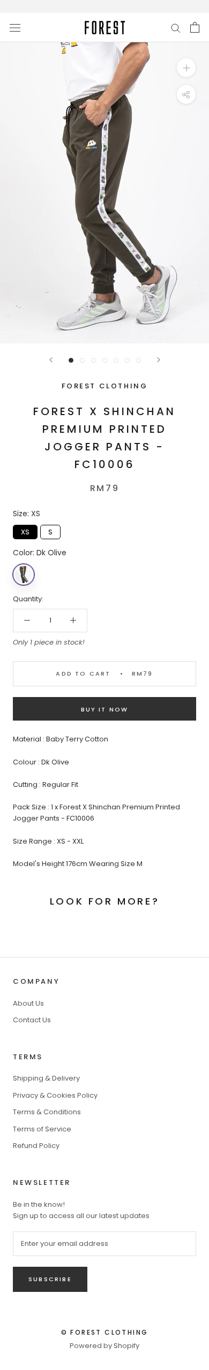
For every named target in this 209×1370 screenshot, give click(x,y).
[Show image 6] (127, 360)
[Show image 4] (104, 360)
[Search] (176, 27)
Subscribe (50, 1279)
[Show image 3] (93, 360)
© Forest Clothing (104, 1332)
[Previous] (51, 359)
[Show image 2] (82, 360)
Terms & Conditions (47, 1112)
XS (25, 531)
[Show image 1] (71, 360)
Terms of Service (42, 1129)
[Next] (158, 359)
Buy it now (105, 709)
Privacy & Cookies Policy (55, 1095)
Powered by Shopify (104, 1346)
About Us (28, 1003)
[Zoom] (186, 67)
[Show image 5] (116, 360)
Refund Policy (36, 1146)
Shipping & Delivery (46, 1078)
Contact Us (32, 1020)
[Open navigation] (15, 27)
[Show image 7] (138, 360)
